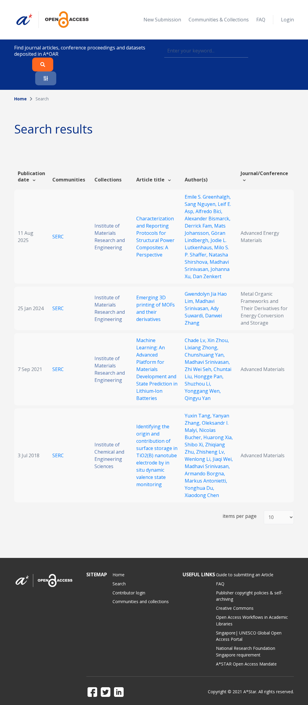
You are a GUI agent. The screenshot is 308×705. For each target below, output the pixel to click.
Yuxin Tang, (199, 415)
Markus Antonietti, (206, 480)
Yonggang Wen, (203, 391)
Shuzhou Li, (198, 383)
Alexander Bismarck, (207, 218)
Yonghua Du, (199, 488)
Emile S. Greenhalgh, (208, 197)
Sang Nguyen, (201, 204)
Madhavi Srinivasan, (207, 362)
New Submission (162, 19)
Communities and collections (140, 601)
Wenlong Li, (199, 459)
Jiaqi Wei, (223, 459)
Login (287, 19)
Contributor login (128, 593)
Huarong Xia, (218, 437)
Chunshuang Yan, (205, 354)
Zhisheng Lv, (210, 451)
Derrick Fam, (199, 225)
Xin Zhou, (218, 340)
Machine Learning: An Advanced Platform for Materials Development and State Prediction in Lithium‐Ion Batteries (156, 369)
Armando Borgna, (205, 473)
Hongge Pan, (208, 376)
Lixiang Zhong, (201, 347)
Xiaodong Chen (202, 495)
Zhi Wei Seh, (199, 369)
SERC (58, 236)
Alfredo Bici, (209, 211)
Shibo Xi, (195, 444)
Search (119, 584)
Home (20, 99)
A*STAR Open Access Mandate (246, 664)
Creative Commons (235, 608)
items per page (240, 516)
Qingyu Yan (198, 398)
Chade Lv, (196, 340)
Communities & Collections (219, 19)
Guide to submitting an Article (244, 575)
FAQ (260, 19)
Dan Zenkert (207, 276)
